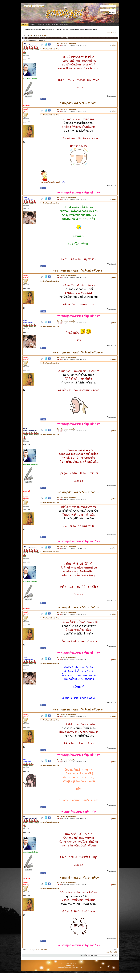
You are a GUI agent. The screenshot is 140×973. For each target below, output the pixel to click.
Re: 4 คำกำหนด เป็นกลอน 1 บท (66, 43)
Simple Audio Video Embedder (67, 963)
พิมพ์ (115, 35)
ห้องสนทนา (33, 24)
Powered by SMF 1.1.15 (61, 962)
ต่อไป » (115, 33)
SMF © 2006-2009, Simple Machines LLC (75, 962)
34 (36, 35)
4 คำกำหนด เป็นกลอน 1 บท (89, 29)
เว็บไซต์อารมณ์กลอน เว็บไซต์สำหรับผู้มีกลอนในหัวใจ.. (39, 29)
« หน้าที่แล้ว (109, 33)
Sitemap (77, 963)
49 (42, 35)
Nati (73, 965)
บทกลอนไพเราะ (62, 29)
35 (38, 35)
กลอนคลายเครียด (74, 29)
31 (30, 35)
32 (32, 35)
